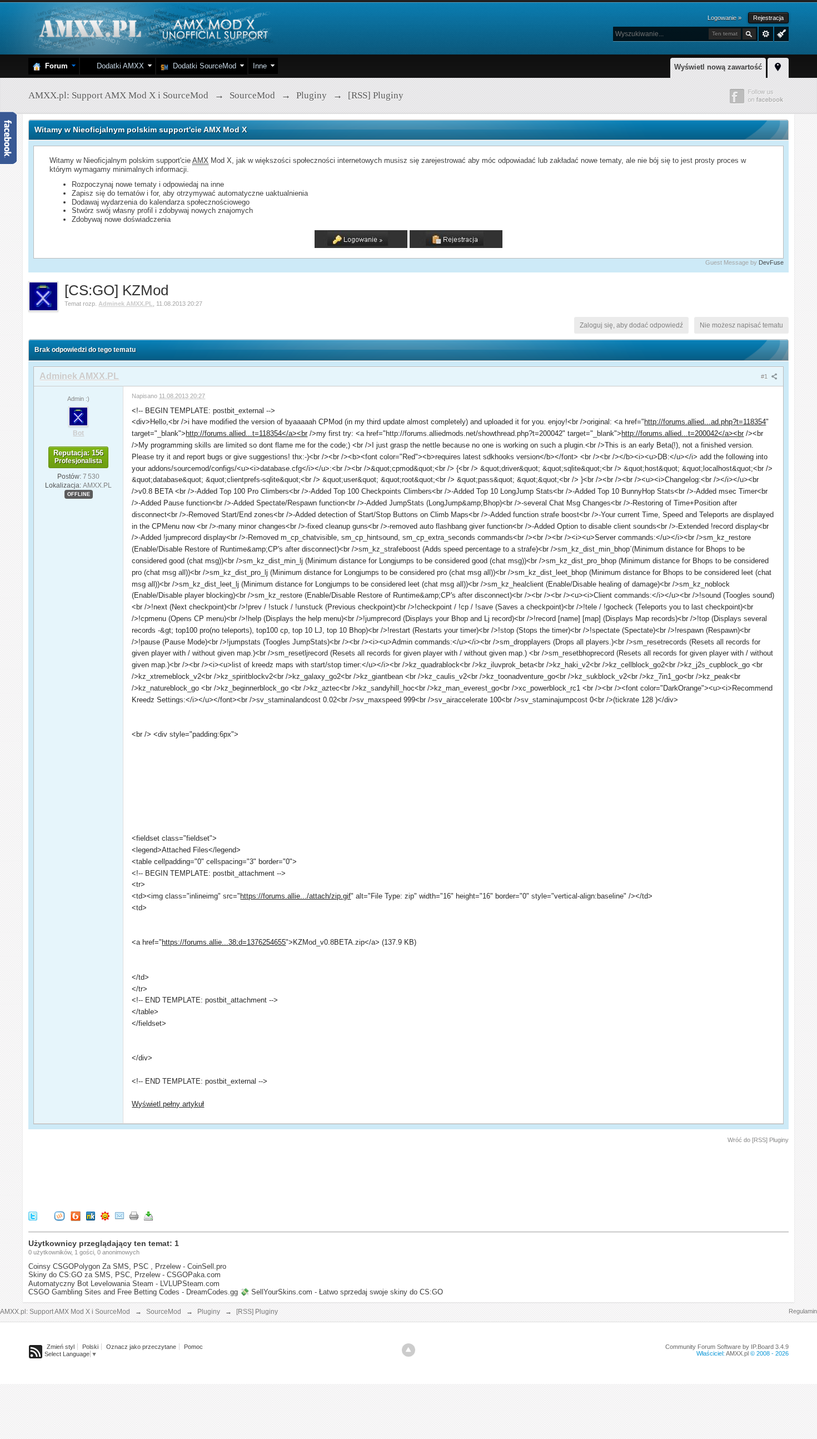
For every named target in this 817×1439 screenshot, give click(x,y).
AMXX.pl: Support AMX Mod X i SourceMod (65, 1312)
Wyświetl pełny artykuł (168, 1104)
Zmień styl (60, 1346)
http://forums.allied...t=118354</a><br (246, 433)
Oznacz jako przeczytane (141, 1346)
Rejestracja (768, 17)
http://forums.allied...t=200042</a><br (682, 433)
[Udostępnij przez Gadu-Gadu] (105, 1216)
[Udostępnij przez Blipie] (76, 1216)
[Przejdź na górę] (408, 1350)
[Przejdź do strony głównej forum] (152, 27)
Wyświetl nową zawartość (718, 67)
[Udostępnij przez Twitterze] (32, 1216)
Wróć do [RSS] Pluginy (758, 1140)
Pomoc (193, 1346)
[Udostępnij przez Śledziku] (90, 1216)
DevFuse (771, 262)
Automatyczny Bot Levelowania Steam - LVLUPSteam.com (124, 1283)
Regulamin (803, 1311)
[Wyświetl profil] (78, 416)
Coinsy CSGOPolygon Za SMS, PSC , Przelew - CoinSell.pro (127, 1266)
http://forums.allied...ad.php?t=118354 (705, 422)
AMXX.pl (737, 1353)
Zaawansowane (766, 34)
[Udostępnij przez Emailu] (119, 1216)
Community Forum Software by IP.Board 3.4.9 (727, 1346)
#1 (765, 376)
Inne (260, 66)
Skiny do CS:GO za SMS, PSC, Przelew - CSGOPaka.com (124, 1275)
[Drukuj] (133, 1216)
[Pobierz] (148, 1216)
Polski (90, 1346)
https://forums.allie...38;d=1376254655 (224, 942)
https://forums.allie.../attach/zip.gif (295, 896)
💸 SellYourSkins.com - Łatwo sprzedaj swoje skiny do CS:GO (341, 1292)
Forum (54, 66)
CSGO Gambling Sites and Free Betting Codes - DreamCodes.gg (133, 1292)
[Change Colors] (780, 33)
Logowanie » (724, 17)
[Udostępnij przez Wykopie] (59, 1216)
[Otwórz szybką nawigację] (778, 66)
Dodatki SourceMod (202, 66)
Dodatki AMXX (118, 66)
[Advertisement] (230, 1175)
